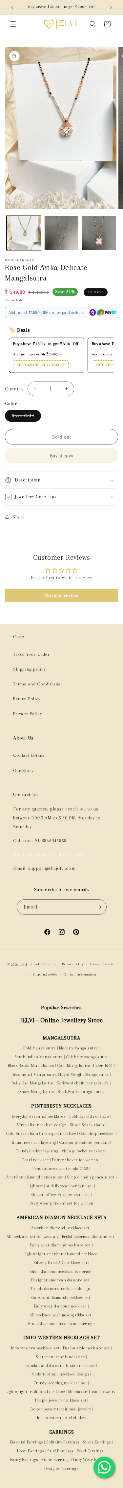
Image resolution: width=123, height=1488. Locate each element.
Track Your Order (31, 654)
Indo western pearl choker (61, 1417)
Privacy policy (73, 964)
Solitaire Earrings (63, 1442)
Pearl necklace (35, 1160)
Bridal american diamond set (88, 1236)
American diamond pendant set (35, 1177)
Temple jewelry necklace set (60, 1400)
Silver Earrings (97, 1442)
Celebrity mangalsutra (87, 1057)
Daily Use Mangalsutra (32, 1083)
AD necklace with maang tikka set (61, 1315)
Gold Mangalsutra (39, 1048)
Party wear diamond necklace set (60, 1245)
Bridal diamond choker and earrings (61, 1323)
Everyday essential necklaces (39, 1116)
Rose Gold (26, 417)
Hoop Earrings (30, 1451)
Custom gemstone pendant (84, 1142)
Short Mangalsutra (36, 1091)
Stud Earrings (60, 1451)
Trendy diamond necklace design (61, 1288)
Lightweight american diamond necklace (60, 1254)
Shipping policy (29, 669)
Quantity (14, 389)
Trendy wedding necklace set (60, 1383)
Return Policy (27, 698)
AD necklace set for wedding (33, 1236)
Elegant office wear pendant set (60, 1194)
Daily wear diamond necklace (60, 1306)
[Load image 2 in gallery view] (61, 233)
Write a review (61, 596)
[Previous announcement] (12, 7)
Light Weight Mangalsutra (84, 1074)
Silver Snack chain (87, 1125)
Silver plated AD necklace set (60, 1262)
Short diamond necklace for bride (61, 1271)
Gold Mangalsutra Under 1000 (85, 1065)
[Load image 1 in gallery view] (24, 233)
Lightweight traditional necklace (35, 1391)
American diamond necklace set (60, 1228)
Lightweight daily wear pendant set (60, 1186)
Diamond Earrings (26, 1442)
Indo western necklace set (35, 1348)
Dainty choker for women (75, 1160)
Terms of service (102, 964)
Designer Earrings (61, 1468)
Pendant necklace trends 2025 (60, 1168)
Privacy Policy (27, 713)
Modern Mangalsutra (78, 1048)
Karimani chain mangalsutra (83, 1083)
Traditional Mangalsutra (34, 1074)
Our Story (23, 770)
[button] (13, 24)
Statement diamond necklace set (61, 1297)
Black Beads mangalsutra (81, 1091)
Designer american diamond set (60, 1280)
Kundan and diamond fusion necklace (60, 1365)
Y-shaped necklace (58, 1133)
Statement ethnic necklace (60, 1357)
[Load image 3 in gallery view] (99, 233)
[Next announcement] (111, 7)
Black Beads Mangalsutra (31, 1065)
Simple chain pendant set (90, 1177)
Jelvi (24, 964)
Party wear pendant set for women (61, 1203)
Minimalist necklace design (42, 1125)
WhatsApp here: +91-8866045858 (48, 854)
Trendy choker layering (37, 1151)
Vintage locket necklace (83, 1151)
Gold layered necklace (89, 1116)
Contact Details (29, 755)
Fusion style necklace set (86, 1348)
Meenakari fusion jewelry (91, 1391)
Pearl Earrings (90, 1451)
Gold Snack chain (22, 1133)
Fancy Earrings (24, 1459)
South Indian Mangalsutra (38, 1057)
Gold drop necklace (97, 1133)
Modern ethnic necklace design (60, 1374)
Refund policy (45, 964)
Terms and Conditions (36, 683)
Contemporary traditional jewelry (60, 1409)
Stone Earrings (55, 1459)
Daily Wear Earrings (92, 1459)
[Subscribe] (99, 907)
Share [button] (18, 516)
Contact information (80, 974)
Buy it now (61, 455)
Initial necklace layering (34, 1142)
